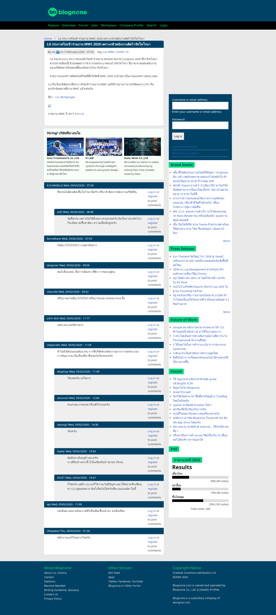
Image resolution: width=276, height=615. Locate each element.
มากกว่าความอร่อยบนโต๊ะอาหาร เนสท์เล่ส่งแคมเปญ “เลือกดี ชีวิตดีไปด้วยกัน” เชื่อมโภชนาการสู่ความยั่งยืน (198, 202)
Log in (152, 192)
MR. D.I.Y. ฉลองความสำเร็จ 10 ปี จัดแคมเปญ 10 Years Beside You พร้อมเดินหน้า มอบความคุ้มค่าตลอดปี (200, 216)
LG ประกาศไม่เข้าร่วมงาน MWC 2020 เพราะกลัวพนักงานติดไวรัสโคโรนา (99, 44)
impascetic (53, 345)
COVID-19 (122, 52)
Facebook (124, 581)
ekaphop (62, 371)
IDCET (61, 477)
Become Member (55, 585)
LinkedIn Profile (208, 589)
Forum (83, 25)
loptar (61, 451)
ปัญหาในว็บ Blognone (186, 387)
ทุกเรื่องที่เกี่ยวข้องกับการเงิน (189, 409)
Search (151, 25)
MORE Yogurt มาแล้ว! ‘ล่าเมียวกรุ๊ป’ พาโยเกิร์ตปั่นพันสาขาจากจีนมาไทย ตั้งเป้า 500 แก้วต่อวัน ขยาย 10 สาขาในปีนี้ (200, 190)
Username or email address (189, 99)
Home (48, 38)
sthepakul (53, 531)
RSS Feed (114, 572)
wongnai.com (181, 602)
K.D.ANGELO (55, 185)
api (49, 504)
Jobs (95, 25)
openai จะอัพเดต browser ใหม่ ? (192, 405)
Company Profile (131, 25)
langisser (53, 265)
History (62, 572)
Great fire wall (182, 392)
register (153, 196)
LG (104, 52)
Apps (111, 577)
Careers (49, 577)
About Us (50, 572)
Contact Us (51, 594)
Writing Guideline (55, 590)
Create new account (184, 146)
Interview (68, 25)
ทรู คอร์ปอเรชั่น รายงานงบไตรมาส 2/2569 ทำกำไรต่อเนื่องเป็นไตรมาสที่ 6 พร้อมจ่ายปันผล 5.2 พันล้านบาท (201, 299)
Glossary (73, 590)
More (226, 241)
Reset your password (185, 153)
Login (164, 25)
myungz (62, 424)
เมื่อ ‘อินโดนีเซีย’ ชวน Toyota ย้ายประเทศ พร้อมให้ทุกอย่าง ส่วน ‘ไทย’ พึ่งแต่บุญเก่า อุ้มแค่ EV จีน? (201, 229)
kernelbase (54, 238)
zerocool (62, 398)
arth (59, 212)
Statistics (49, 581)
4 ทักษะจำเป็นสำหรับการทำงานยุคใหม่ (195, 353)
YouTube (137, 581)
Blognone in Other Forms (124, 585)
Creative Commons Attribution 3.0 (194, 572)
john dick (53, 318)
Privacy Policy (52, 598)
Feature (53, 25)
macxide (52, 291)
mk (54, 52)
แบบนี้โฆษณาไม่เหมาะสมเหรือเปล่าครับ (196, 413)
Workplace (108, 25)
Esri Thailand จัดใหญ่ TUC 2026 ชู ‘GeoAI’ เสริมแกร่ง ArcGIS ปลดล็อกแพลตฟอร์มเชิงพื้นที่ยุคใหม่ (200, 261)
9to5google (67, 97)
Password (178, 119)
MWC (111, 52)
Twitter (112, 581)
